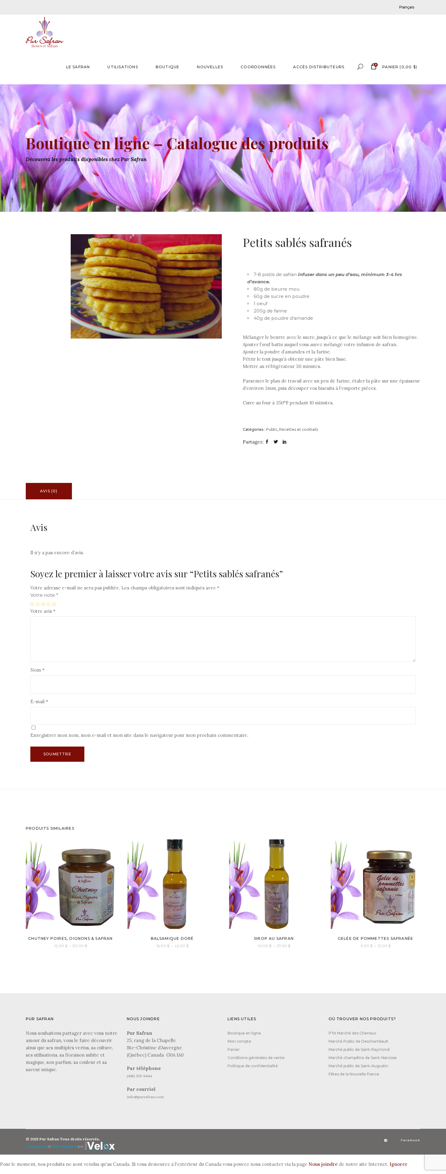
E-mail (39, 701)
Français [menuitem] (406, 7)
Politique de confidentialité (253, 1066)
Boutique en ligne (244, 1033)
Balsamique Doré (172, 938)
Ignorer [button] (398, 1164)
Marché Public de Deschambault (358, 1041)
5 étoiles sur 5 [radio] (54, 604)
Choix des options (54, 945)
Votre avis (43, 611)
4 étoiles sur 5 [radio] (49, 604)
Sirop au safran (274, 938)
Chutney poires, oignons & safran (70, 938)
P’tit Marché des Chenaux (352, 1033)
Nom (37, 670)
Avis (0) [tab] (49, 491)
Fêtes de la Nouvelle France (354, 1074)
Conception (36, 1146)
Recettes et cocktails (298, 429)
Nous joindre (323, 1164)
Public (271, 429)
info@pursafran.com (145, 1097)
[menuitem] (406, 7)
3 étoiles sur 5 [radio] (43, 604)
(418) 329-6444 (139, 1076)
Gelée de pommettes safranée (375, 938)
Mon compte (239, 1041)
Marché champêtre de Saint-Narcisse (363, 1057)
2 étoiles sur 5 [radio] (38, 604)
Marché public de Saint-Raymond (359, 1049)
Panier (234, 1049)
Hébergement (64, 1146)
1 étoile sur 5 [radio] (32, 604)
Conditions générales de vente (256, 1057)
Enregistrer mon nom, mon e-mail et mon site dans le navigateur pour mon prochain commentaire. (139, 735)
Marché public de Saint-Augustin (358, 1066)
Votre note (44, 595)
